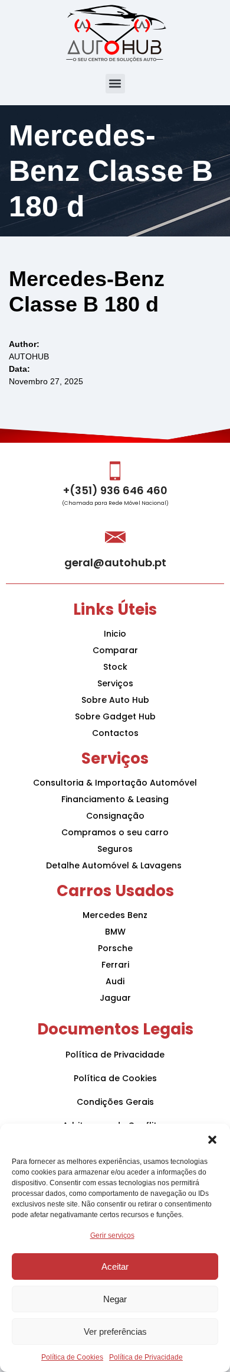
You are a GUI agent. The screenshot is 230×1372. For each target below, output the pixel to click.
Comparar (115, 650)
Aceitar (115, 1266)
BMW (115, 932)
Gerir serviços (112, 1235)
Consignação (115, 816)
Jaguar (115, 998)
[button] (212, 1138)
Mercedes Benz (115, 915)
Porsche (115, 948)
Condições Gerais (115, 1102)
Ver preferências (115, 1331)
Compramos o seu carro (115, 832)
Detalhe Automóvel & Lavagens (115, 865)
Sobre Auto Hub (115, 700)
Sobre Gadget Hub (115, 716)
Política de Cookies (72, 1357)
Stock (115, 667)
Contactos (115, 733)
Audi (115, 981)
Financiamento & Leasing (115, 799)
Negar (115, 1299)
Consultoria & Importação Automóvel (115, 783)
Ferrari (115, 965)
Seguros (115, 849)
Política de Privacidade (146, 1357)
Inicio (115, 634)
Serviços (115, 683)
